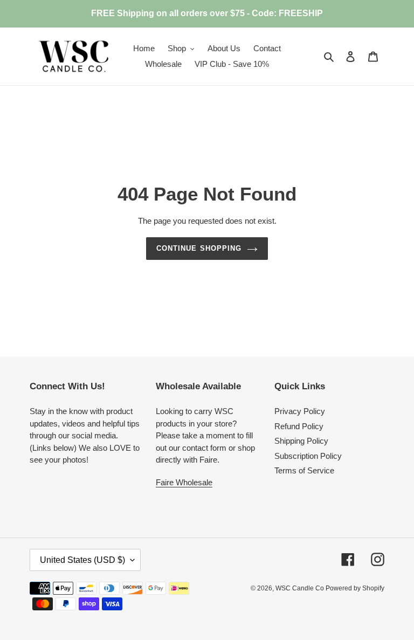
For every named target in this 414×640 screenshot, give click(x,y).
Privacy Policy (299, 411)
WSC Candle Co (300, 588)
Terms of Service (304, 470)
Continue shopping (199, 248)
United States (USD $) (82, 560)
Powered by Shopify (355, 588)
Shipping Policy (301, 440)
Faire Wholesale (184, 482)
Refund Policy (298, 426)
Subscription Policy (308, 455)
